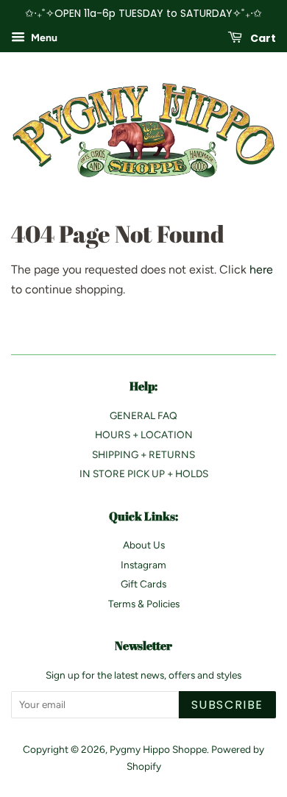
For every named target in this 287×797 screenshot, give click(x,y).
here (261, 269)
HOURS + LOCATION (144, 434)
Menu (43, 38)
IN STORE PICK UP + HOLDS (143, 473)
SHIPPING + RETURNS (143, 454)
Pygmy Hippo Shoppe (158, 749)
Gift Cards (143, 584)
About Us (144, 545)
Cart (262, 37)
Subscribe (227, 704)
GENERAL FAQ (143, 415)
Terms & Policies (144, 604)
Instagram (143, 565)
